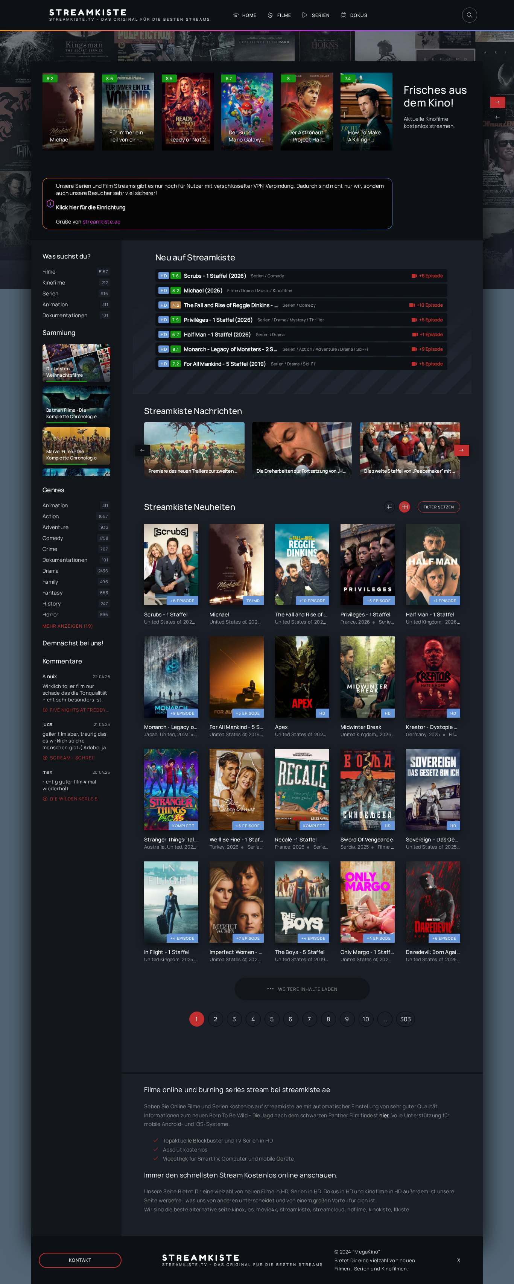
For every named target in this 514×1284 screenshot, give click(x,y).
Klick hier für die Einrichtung (90, 207)
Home (249, 15)
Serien (321, 15)
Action (51, 516)
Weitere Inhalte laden (308, 989)
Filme (284, 15)
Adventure (56, 527)
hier (383, 1115)
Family (50, 581)
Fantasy (52, 592)
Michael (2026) (203, 290)
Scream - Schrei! (72, 758)
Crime (50, 548)
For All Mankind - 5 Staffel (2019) (225, 363)
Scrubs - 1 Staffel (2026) (215, 275)
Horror (51, 614)
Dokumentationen (65, 559)
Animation (55, 505)
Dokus (359, 15)
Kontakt (80, 1260)
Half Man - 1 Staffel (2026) (217, 334)
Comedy (53, 538)
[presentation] (497, 117)
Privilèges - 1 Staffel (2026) (218, 319)
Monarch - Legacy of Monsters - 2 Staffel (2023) (245, 349)
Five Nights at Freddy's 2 (80, 710)
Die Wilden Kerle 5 (74, 799)
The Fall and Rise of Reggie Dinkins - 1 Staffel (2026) (249, 305)
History (52, 603)
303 (405, 1019)
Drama (51, 570)
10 (366, 1019)
